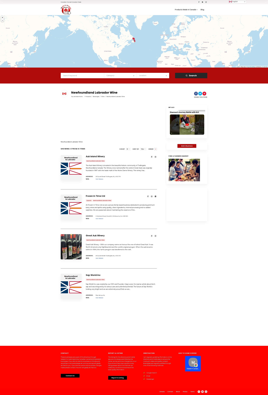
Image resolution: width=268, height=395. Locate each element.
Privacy (185, 391)
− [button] (2, 20)
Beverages (96, 96)
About (178, 391)
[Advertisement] (109, 121)
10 (127, 149)
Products (88, 96)
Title (142, 149)
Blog (202, 10)
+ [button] (2, 17)
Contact (170, 391)
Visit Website (99, 179)
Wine (102, 96)
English (235, 1)
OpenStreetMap (251, 67)
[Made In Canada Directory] (66, 9)
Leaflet (238, 67)
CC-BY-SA (264, 67)
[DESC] (155, 149)
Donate (162, 391)
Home (80, 96)
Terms (192, 391)
